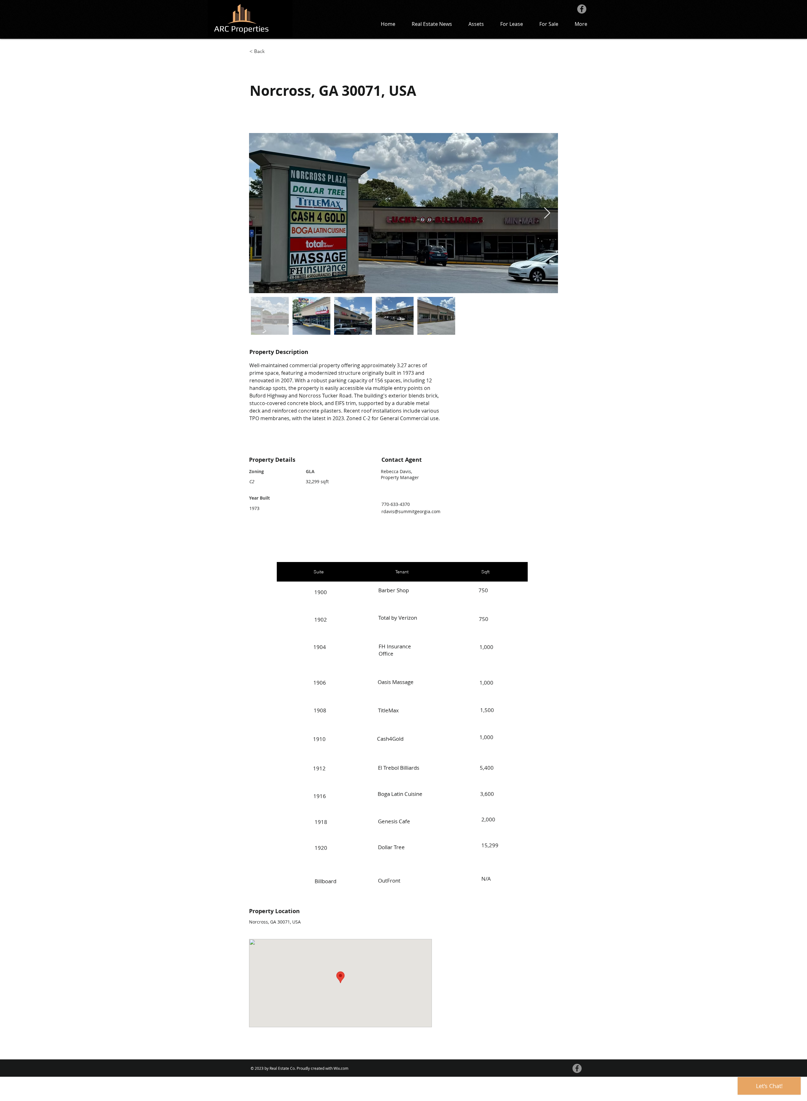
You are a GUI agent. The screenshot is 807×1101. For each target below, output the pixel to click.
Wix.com (341, 1068)
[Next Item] (547, 213)
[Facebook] (581, 9)
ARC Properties (241, 28)
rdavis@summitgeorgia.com (410, 511)
